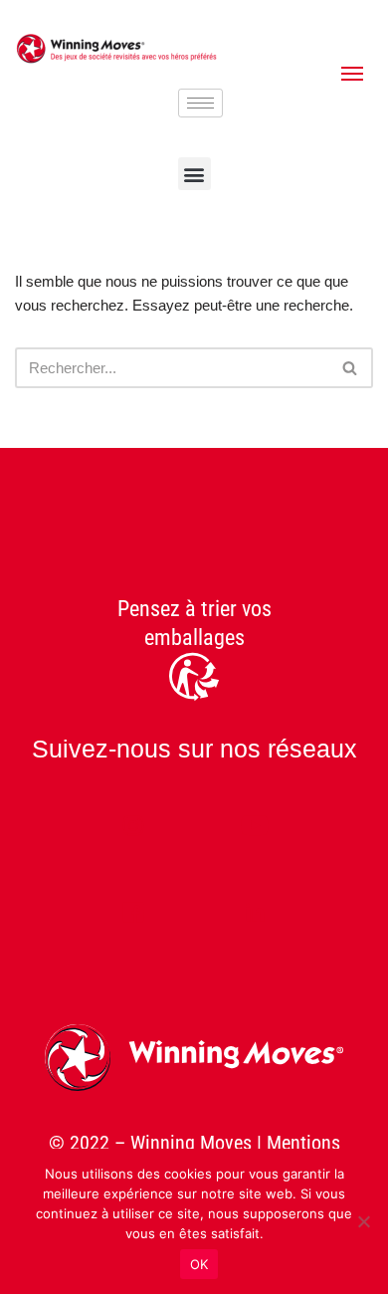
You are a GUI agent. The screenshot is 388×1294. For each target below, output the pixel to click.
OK (199, 1264)
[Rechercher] (350, 367)
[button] (194, 173)
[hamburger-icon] (200, 103)
